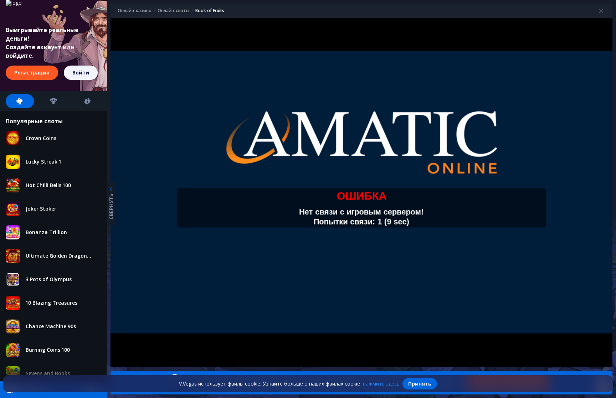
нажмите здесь (381, 383)
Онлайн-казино (135, 11)
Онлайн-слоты (173, 11)
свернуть (111, 206)
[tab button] (20, 101)
